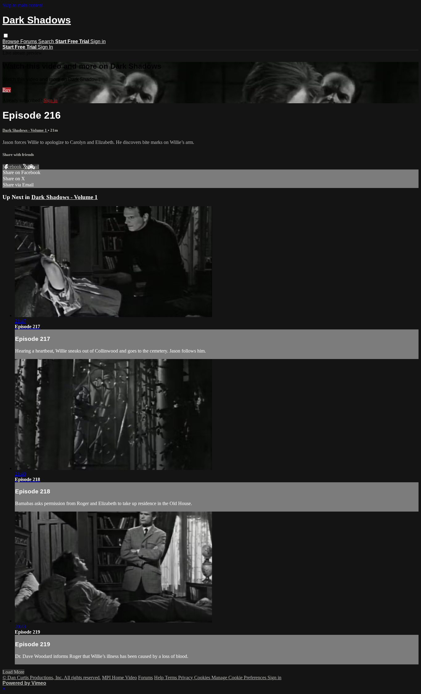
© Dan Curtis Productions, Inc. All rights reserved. (51, 677)
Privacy (186, 677)
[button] (6, 36)
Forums (29, 41)
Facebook (12, 166)
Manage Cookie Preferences (239, 677)
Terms (171, 677)
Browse (11, 41)
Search (46, 41)
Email (33, 166)
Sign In (45, 47)
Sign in (98, 41)
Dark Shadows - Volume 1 (25, 130)
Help (159, 677)
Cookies (202, 677)
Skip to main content (22, 5)
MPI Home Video (119, 677)
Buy (6, 89)
